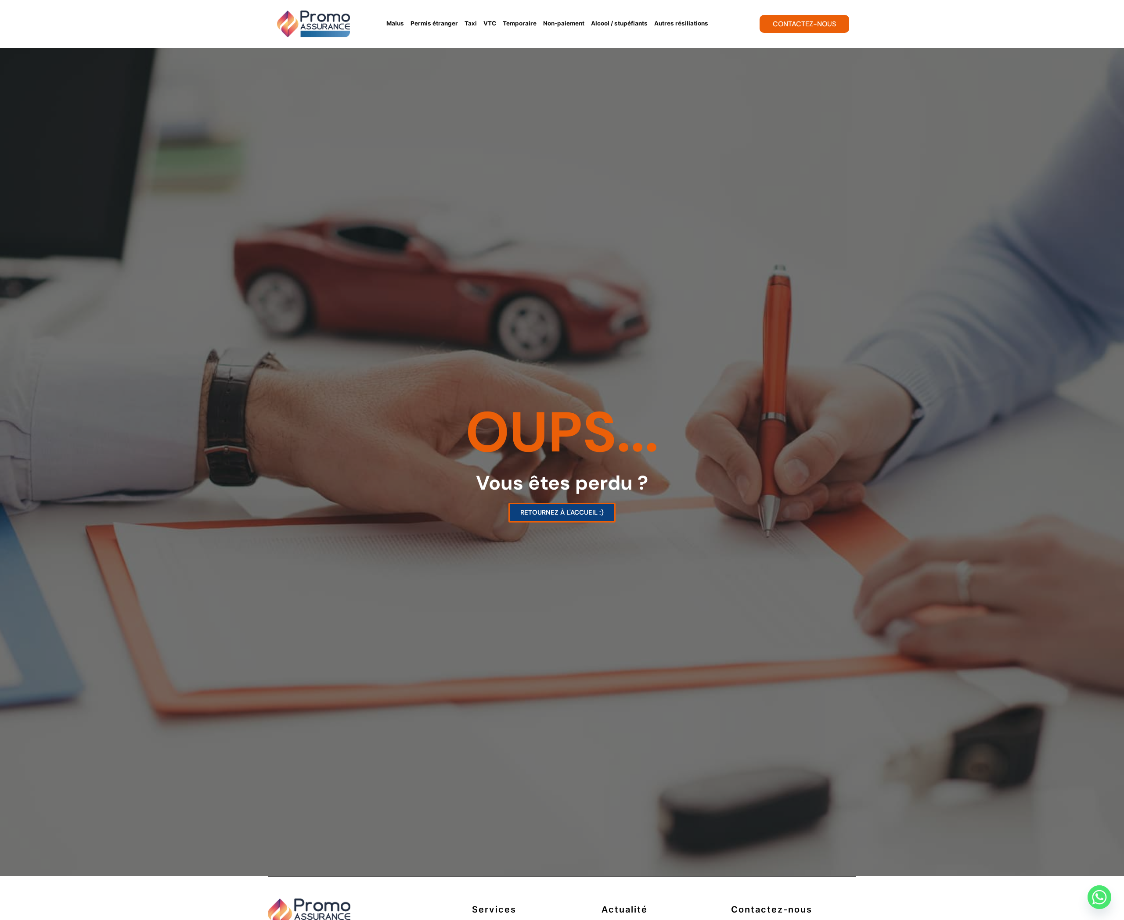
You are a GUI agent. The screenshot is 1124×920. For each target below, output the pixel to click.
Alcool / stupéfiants (619, 23)
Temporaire (520, 23)
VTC (489, 23)
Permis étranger (434, 23)
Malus (395, 23)
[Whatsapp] (1099, 897)
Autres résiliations (681, 23)
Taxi (471, 23)
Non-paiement (563, 23)
